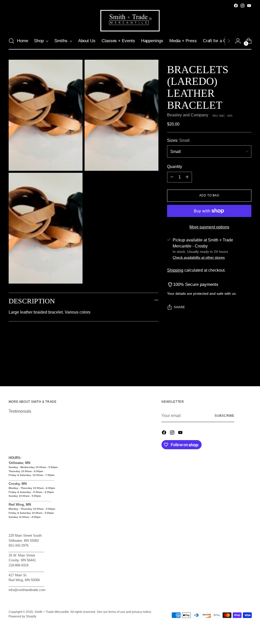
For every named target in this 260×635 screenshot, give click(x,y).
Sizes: (178, 140)
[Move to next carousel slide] (247, 368)
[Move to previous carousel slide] (235, 369)
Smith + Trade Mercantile (52, 612)
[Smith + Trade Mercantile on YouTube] (249, 5)
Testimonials (20, 411)
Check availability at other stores (199, 257)
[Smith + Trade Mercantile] (130, 20)
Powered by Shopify (22, 616)
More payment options (209, 227)
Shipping (175, 270)
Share (179, 307)
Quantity (174, 166)
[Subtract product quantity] (171, 177)
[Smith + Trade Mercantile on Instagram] (242, 5)
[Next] (229, 41)
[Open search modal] (11, 41)
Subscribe (224, 415)
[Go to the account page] (238, 41)
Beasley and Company (187, 115)
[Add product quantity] (187, 177)
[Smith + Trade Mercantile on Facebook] (236, 5)
